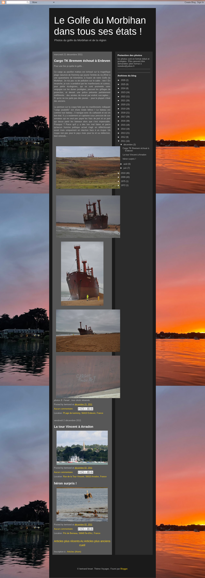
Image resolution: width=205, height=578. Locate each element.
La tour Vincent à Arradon (73, 426)
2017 (123, 117)
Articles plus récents (67, 541)
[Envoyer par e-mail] (79, 408)
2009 (123, 177)
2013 (123, 133)
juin (125, 168)
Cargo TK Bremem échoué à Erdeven (82, 60)
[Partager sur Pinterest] (91, 408)
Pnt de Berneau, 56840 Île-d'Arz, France (81, 533)
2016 (123, 121)
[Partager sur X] (85, 408)
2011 (123, 141)
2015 (123, 125)
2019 (123, 108)
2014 (123, 129)
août (125, 164)
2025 (123, 84)
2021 (123, 100)
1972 (123, 185)
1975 (123, 181)
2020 (123, 104)
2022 (123, 96)
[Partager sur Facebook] (88, 408)
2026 (123, 80)
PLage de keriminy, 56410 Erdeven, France (83, 413)
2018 (123, 112)
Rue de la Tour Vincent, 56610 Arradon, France (85, 476)
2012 (123, 137)
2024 (123, 88)
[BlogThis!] (82, 408)
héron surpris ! (65, 483)
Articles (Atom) (74, 551)
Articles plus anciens (97, 541)
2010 (123, 173)
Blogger (123, 569)
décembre (128, 144)
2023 (123, 92)
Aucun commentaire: (64, 409)
